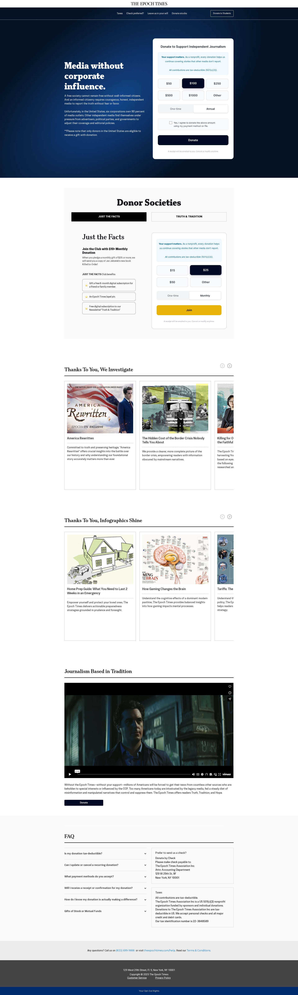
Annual (210, 108)
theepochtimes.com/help (159, 950)
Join (189, 310)
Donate (193, 140)
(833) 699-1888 (125, 950)
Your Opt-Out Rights (149, 991)
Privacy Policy (163, 978)
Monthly (205, 295)
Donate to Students (222, 13)
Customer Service (137, 978)
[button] (222, 366)
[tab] (109, 216)
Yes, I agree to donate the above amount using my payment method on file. (194, 124)
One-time (175, 108)
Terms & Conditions (198, 950)
